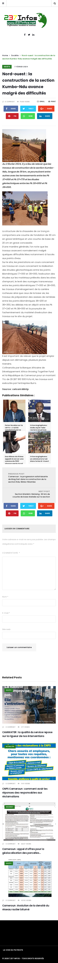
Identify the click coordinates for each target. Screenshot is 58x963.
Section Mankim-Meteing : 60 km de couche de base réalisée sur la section (31, 494)
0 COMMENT (10, 102)
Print (53, 101)
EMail (42, 101)
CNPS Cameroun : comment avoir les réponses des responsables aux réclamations (24, 792)
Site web (6, 629)
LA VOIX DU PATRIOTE (13, 950)
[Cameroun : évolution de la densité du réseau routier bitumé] (29, 878)
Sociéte (15, 55)
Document (9, 807)
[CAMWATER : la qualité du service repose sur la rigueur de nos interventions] (29, 705)
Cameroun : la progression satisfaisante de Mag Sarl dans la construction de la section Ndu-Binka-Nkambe (28, 477)
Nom (5, 596)
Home (5, 55)
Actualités (10, 746)
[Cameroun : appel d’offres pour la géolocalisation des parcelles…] (29, 822)
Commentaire (11, 552)
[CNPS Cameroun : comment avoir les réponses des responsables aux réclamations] (29, 761)
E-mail (6, 613)
